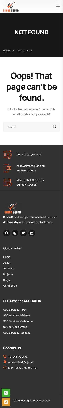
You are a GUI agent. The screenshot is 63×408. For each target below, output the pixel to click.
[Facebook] (6, 233)
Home (7, 50)
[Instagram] (15, 233)
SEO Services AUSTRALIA (22, 301)
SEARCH (55, 127)
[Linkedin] (31, 233)
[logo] (11, 6)
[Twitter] (23, 233)
